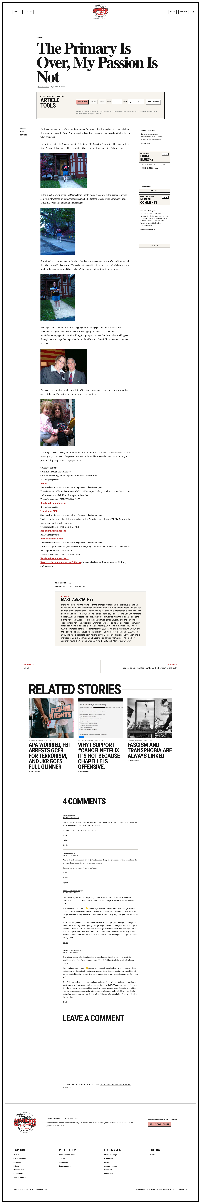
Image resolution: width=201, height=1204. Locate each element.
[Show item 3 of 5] (154, 190)
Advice (107, 1162)
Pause (93, 102)
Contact (183, 12)
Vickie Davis (67, 815)
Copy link (23, 134)
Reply (65, 845)
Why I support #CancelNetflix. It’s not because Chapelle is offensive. (99, 755)
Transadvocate (80, 586)
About (172, 12)
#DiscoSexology (110, 1155)
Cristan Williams (36, 740)
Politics (16, 1166)
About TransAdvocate (67, 1155)
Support (17, 12)
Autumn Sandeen (19, 1177)
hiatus (64, 586)
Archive (29, 12)
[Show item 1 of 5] (151, 190)
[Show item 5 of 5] (157, 190)
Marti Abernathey (43, 87)
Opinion (40, 38)
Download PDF (153, 102)
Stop (102, 102)
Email (22, 131)
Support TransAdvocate (159, 1124)
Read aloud (82, 102)
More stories (145, 143)
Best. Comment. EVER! (52, 538)
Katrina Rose (18, 1173)
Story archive (64, 1162)
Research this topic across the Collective (60, 562)
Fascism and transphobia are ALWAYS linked (149, 750)
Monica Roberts (19, 1170)
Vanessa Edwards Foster (71, 891)
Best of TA (17, 1162)
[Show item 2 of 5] (152, 190)
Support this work (65, 1166)
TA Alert (71, 586)
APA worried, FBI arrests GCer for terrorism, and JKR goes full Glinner (49, 755)
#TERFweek (108, 1158)
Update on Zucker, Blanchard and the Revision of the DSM (149, 668)
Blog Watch (108, 1173)
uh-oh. (27, 668)
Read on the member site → (54, 503)
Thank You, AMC (48, 511)
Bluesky (153, 1154)
